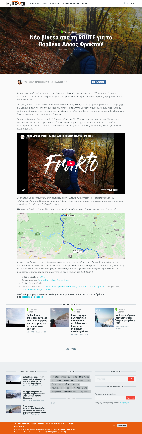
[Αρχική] (15, 3)
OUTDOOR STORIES (38, 4)
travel (88, 381)
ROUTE (42, 277)
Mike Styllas (84, 377)
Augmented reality (70, 392)
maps (63, 377)
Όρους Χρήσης (124, 403)
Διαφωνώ (122, 425)
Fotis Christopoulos (31, 289)
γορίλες (77, 388)
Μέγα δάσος (85, 392)
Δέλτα (84, 388)
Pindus (80, 381)
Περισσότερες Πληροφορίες (55, 432)
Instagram (27, 297)
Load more (71, 349)
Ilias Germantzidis (60, 280)
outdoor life (72, 377)
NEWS (84, 4)
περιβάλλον (56, 392)
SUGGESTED (55, 4)
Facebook (38, 297)
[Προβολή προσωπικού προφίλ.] (20, 82)
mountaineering (57, 388)
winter (73, 381)
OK (114, 425)
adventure (55, 377)
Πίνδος (66, 381)
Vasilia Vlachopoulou (95, 286)
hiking (58, 381)
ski (53, 381)
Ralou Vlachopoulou (55, 286)
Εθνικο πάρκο (57, 384)
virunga (76, 384)
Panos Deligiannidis (75, 286)
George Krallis (44, 280)
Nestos (68, 388)
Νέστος (68, 384)
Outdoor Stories (70, 32)
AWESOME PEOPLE (71, 4)
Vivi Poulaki (46, 289)
